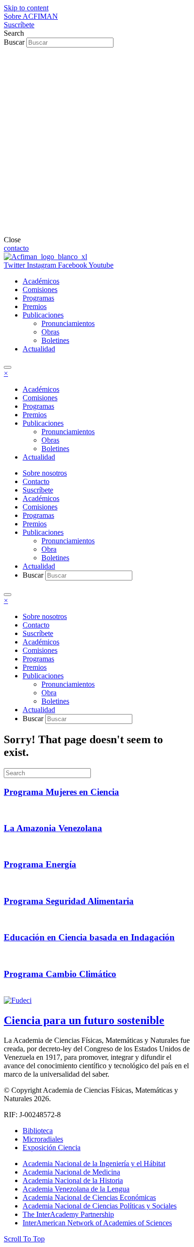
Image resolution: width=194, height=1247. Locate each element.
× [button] (6, 373)
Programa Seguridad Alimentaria (69, 901)
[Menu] (7, 367)
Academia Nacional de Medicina (71, 1172)
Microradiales (43, 1139)
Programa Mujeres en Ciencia (61, 792)
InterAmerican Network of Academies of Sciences (97, 1223)
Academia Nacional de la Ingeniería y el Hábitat (94, 1164)
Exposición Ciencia (52, 1148)
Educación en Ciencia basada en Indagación (89, 937)
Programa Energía (40, 864)
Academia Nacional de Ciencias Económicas (89, 1197)
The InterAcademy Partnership (68, 1214)
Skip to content (26, 8)
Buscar (15, 42)
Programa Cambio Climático (60, 974)
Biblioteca (38, 1131)
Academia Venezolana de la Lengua (76, 1189)
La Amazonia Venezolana (53, 828)
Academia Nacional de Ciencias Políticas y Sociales (100, 1206)
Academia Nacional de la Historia (73, 1180)
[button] (31, 16)
